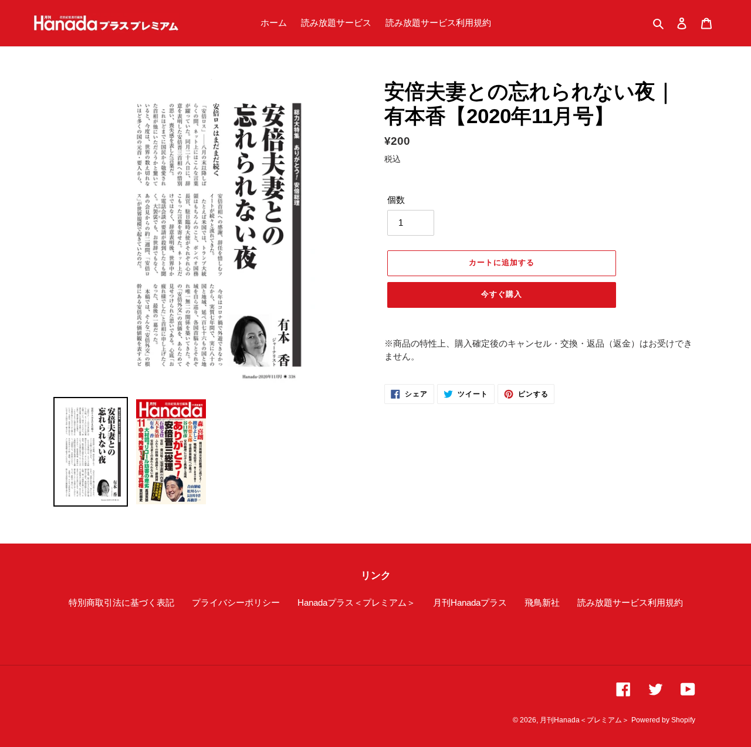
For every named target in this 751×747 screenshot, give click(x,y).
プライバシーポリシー (236, 602)
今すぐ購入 (501, 294)
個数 (396, 200)
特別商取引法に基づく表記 (121, 602)
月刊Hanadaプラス (470, 602)
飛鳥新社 (542, 602)
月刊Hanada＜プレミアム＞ (584, 720)
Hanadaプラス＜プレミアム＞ (356, 602)
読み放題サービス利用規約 (630, 602)
